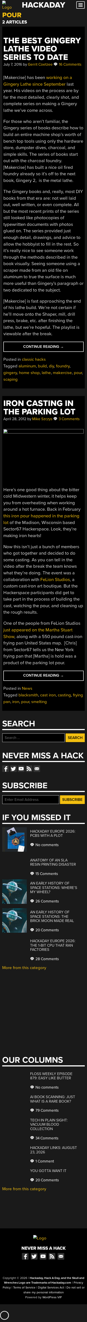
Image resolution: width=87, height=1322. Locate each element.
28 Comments (47, 959)
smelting (39, 701)
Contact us (36, 768)
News (27, 688)
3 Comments (69, 419)
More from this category (24, 967)
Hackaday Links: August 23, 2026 (53, 1150)
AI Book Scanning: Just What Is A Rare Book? (52, 1099)
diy (51, 366)
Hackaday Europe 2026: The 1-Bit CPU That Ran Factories (52, 945)
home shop (29, 372)
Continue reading (49, 348)
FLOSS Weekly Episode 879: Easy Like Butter (51, 1076)
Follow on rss (29, 768)
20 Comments (47, 930)
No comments (47, 845)
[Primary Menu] (80, 5)
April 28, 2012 (14, 419)
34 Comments (46, 1138)
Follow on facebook (5, 768)
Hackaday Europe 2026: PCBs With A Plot (52, 833)
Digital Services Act (51, 1287)
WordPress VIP (52, 1297)
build (42, 366)
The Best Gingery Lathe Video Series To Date (42, 49)
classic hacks (34, 359)
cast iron (48, 695)
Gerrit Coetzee (40, 64)
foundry (63, 366)
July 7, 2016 (12, 64)
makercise (62, 372)
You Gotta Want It (48, 1170)
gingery (10, 372)
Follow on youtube (21, 768)
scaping (10, 379)
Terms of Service (24, 1287)
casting (64, 695)
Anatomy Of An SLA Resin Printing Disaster (53, 862)
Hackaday (43, 5)
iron (15, 701)
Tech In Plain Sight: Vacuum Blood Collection (49, 1124)
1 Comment (44, 1161)
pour (78, 372)
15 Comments (46, 873)
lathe (46, 372)
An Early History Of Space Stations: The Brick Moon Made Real (52, 916)
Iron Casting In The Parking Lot (39, 407)
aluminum (27, 366)
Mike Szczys (42, 419)
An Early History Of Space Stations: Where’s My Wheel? (53, 887)
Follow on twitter (13, 768)
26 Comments (47, 901)
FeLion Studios (55, 579)
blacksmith (28, 695)
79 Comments (47, 1110)
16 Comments (69, 64)
